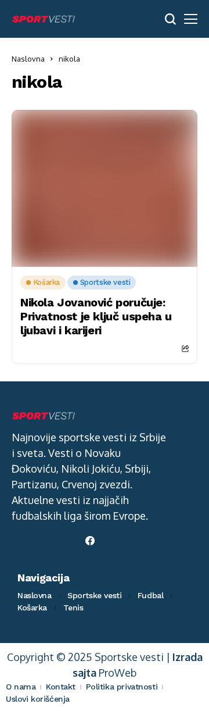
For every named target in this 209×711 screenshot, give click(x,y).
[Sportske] (43, 19)
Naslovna (28, 58)
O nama (20, 686)
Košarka (32, 607)
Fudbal (150, 595)
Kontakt (60, 686)
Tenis (73, 607)
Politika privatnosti (122, 686)
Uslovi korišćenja (38, 698)
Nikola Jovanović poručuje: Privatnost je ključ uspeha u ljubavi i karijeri (96, 316)
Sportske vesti (94, 595)
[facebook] (90, 540)
